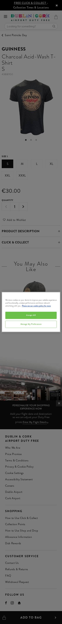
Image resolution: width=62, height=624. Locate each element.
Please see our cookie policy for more (36, 306)
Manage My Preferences (31, 324)
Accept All (31, 315)
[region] (31, 312)
